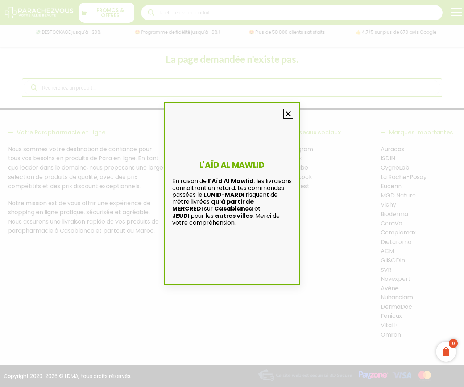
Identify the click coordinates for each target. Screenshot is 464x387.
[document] (232, 193)
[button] (288, 113)
